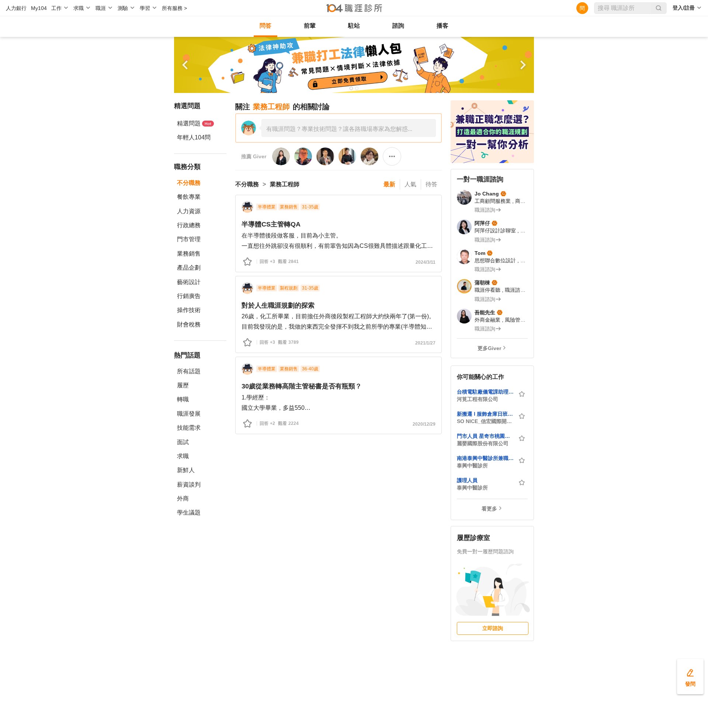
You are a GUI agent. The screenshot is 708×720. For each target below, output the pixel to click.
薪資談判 (189, 484)
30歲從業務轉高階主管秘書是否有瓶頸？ (302, 386)
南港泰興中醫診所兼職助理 (485, 458)
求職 (183, 456)
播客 (442, 25)
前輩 (310, 25)
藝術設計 (189, 282)
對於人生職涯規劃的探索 (278, 305)
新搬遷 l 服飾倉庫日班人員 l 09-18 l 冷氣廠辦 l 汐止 (485, 414)
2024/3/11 (425, 262)
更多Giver (489, 348)
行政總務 (189, 225)
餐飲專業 (189, 197)
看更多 (489, 509)
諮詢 (398, 25)
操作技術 (189, 310)
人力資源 (189, 211)
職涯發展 (189, 414)
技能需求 (189, 428)
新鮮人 (186, 470)
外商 (183, 498)
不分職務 (189, 183)
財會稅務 (189, 324)
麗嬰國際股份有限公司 (483, 443)
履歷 (183, 385)
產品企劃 (189, 267)
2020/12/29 (424, 424)
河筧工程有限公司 (477, 399)
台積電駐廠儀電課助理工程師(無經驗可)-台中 (485, 392)
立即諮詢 (492, 628)
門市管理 (189, 239)
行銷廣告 (189, 296)
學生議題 (189, 512)
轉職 (183, 399)
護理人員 (467, 480)
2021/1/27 (425, 343)
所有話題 (189, 371)
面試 (183, 442)
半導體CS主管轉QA (271, 224)
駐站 (354, 25)
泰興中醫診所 (472, 465)
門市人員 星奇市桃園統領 (485, 436)
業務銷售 (189, 253)
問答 (265, 25)
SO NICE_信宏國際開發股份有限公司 (485, 421)
